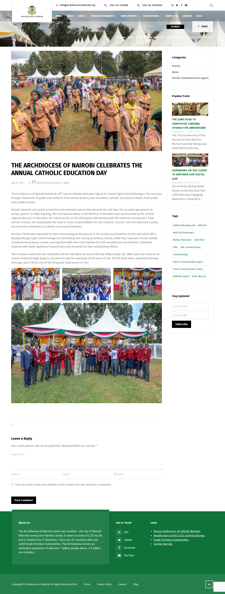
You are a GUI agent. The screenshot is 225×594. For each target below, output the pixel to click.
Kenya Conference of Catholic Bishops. (177, 531)
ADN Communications (48, 182)
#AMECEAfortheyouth (184, 225)
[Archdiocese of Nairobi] (32, 11)
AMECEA (202, 225)
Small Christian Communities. (171, 539)
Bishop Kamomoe (182, 239)
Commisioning (180, 254)
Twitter (128, 540)
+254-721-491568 (118, 5)
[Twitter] (177, 5)
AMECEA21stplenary (183, 232)
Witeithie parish (181, 276)
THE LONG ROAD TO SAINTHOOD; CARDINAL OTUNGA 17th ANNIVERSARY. (189, 123)
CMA (175, 247)
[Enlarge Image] (86, 101)
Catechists (199, 239)
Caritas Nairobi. (163, 544)
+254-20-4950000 (152, 5)
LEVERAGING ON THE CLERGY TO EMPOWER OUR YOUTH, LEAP (189, 174)
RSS (126, 532)
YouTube (129, 555)
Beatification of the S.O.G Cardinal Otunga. (179, 535)
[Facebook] (181, 5)
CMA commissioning (190, 247)
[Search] (211, 5)
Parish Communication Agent (190, 78)
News (66, 182)
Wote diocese (199, 276)
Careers (122, 584)
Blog (135, 584)
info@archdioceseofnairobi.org (77, 5)
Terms (87, 584)
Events (176, 66)
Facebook (129, 547)
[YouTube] (186, 5)
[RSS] (172, 5)
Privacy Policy (104, 584)
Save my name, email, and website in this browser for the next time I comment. (63, 484)
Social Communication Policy (188, 269)
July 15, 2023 (17, 182)
